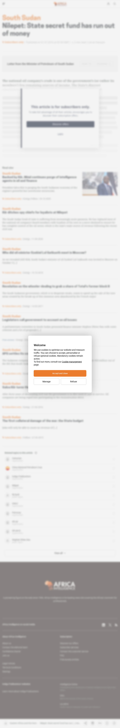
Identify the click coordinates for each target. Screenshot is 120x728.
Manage (46, 381)
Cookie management (72, 361)
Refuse (73, 381)
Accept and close (60, 373)
